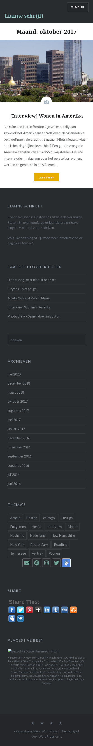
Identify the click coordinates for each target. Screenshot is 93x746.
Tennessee (18, 553)
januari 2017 (16, 429)
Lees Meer (47, 177)
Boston (31, 518)
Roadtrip (60, 544)
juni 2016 (14, 484)
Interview (54, 527)
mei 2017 (14, 420)
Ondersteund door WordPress (36, 731)
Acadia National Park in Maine (29, 298)
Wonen (54, 553)
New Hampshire (63, 535)
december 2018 (19, 383)
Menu (79, 7)
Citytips (67, 518)
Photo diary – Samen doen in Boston (34, 316)
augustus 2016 (18, 465)
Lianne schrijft (24, 15)
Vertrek (37, 553)
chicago (49, 518)
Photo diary (39, 544)
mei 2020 (14, 374)
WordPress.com (50, 736)
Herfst (37, 527)
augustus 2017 (18, 411)
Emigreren (18, 527)
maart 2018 (16, 392)
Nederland (38, 535)
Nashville (17, 535)
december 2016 (19, 438)
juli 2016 (13, 474)
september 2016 (19, 456)
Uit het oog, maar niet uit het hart (32, 280)
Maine (72, 527)
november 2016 (19, 447)
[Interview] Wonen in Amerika (29, 307)
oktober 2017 (18, 401)
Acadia (15, 518)
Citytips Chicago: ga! (22, 289)
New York (17, 544)
